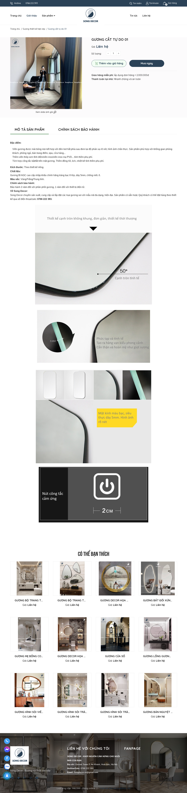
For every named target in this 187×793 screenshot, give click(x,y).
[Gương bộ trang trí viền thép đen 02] (72, 578)
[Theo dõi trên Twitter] (18, 778)
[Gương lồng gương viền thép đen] (158, 634)
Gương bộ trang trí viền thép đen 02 (83, 600)
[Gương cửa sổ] (115, 634)
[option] (29, 589)
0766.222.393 (32, 3)
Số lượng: (96, 53)
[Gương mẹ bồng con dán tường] (29, 634)
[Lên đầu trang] (182, 779)
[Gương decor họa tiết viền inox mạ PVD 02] (72, 634)
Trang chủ (15, 15)
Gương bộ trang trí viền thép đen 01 (41, 600)
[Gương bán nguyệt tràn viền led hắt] (158, 690)
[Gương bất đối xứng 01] (158, 578)
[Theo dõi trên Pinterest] (24, 778)
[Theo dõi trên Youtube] (37, 778)
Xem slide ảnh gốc (44, 112)
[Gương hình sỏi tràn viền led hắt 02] (115, 690)
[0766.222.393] (7, 741)
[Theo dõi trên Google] (31, 778)
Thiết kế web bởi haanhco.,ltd (115, 788)
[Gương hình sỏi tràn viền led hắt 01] (72, 690)
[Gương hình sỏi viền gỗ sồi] (29, 690)
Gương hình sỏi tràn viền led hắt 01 (83, 712)
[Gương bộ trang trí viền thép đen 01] (29, 578)
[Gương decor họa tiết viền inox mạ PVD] (115, 578)
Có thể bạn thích (93, 553)
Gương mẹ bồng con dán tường (37, 656)
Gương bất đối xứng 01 (159, 600)
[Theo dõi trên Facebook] (12, 778)
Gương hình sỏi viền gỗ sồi (34, 712)
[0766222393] (7, 749)
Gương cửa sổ (115, 656)
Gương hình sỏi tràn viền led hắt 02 (126, 712)
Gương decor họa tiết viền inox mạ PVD (128, 600)
